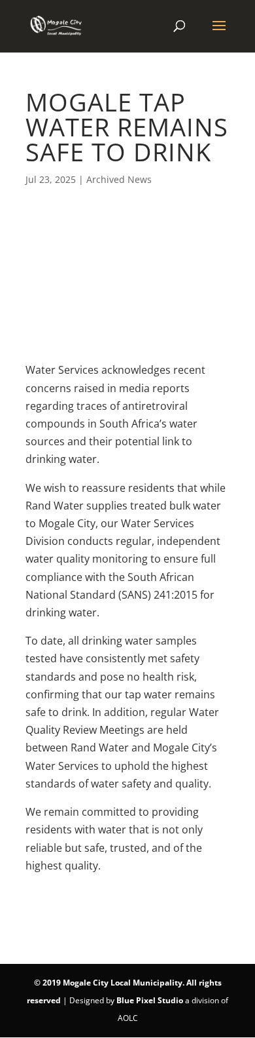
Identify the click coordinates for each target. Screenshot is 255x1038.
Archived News (119, 179)
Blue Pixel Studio (149, 1000)
